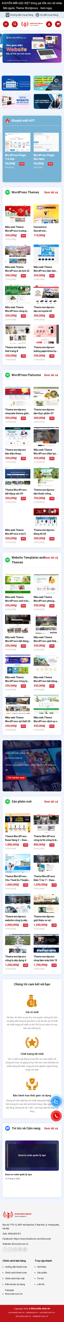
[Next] (15, 66)
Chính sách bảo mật (15, 1278)
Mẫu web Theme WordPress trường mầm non (15, 229)
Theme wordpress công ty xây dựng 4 (15, 958)
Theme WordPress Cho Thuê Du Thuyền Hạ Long (17, 878)
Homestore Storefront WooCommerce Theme (43, 229)
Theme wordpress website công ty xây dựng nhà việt (16, 918)
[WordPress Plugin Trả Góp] (17, 145)
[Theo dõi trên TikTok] (10, 1249)
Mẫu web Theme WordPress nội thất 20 (17, 719)
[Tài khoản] (49, 24)
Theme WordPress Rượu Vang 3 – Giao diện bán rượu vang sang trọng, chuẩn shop (16, 838)
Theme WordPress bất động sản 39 (16, 492)
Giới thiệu (41, 1267)
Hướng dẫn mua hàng (21, 15)
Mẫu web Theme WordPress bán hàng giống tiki (45, 269)
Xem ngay (46, 8)
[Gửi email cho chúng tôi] (15, 1249)
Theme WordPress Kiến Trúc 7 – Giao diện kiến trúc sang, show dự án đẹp (45, 878)
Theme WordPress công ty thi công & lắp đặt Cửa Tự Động (46, 838)
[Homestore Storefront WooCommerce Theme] (46, 217)
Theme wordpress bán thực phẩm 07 (44, 411)
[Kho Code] (32, 24)
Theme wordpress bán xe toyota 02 (44, 309)
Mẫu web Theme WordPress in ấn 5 (15, 532)
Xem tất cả (51, 192)
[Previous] (6, 66)
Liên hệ (40, 1284)
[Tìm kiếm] (15, 24)
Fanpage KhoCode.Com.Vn (14, 1292)
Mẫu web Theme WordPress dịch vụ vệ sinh (46, 719)
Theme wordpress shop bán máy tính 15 (45, 958)
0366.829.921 (14, 1233)
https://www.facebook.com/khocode (32, 1238)
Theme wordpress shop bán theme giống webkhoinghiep (17, 411)
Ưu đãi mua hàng (49, 15)
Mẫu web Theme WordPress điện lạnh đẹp (45, 451)
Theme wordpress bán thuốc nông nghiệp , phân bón (44, 492)
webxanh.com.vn (40, 1316)
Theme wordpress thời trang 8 (15, 349)
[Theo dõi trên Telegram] (25, 1249)
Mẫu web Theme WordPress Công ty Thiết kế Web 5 (16, 679)
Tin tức (40, 1278)
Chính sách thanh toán (16, 1272)
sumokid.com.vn (47, 1312)
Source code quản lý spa (18, 1174)
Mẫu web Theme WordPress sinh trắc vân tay (17, 599)
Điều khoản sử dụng (15, 1284)
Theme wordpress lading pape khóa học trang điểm (46, 349)
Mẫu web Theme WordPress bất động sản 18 (45, 679)
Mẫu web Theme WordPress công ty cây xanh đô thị (16, 309)
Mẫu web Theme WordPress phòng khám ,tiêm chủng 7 (45, 599)
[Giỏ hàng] (58, 24)
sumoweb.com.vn (16, 1312)
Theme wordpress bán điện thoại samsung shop (15, 451)
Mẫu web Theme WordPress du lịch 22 (17, 269)
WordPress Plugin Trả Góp (15, 157)
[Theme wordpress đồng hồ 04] (46, 520)
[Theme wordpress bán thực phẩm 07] (46, 399)
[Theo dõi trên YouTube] (20, 1249)
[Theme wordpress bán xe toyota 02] (46, 297)
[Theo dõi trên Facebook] (5, 1249)
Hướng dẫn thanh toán (16, 1267)
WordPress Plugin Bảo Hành (44, 157)
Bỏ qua (57, 8)
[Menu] (6, 24)
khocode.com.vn (20, 1244)
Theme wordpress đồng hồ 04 (44, 532)
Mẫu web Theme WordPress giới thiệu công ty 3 (46, 639)
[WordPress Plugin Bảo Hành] (46, 142)
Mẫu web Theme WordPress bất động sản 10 (17, 639)
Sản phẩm (42, 1272)
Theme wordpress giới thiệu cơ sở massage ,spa (44, 918)
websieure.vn (32, 1312)
